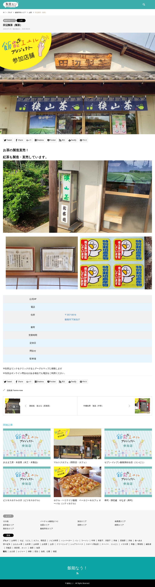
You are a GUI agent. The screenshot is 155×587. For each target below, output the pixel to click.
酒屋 (31, 547)
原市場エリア (8, 525)
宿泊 (36, 551)
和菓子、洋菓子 (104, 540)
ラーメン (85, 540)
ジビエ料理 (53, 540)
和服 (133, 544)
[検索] (143, 4)
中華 (93, 540)
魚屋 (38, 547)
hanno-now (18, 390)
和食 (115, 540)
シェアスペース (76, 544)
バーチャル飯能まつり (49, 521)
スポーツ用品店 (92, 544)
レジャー (21, 551)
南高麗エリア (120, 521)
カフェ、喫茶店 (39, 540)
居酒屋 (122, 540)
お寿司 (14, 540)
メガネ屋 (124, 544)
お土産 (12, 551)
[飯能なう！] (11, 4)
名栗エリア (44, 525)
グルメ (5, 540)
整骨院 (140, 544)
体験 (30, 551)
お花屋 (44, 544)
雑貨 (55, 551)
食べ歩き (138, 540)
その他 (5, 521)
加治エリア (82, 521)
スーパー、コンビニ (110, 544)
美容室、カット (20, 547)
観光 (5, 551)
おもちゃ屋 (17, 544)
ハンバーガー (66, 540)
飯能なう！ (77, 568)
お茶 (21, 20)
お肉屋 (36, 544)
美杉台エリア (8, 528)
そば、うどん (25, 540)
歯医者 (148, 544)
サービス (6, 544)
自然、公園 (45, 551)
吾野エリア (82, 525)
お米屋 (28, 544)
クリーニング (62, 544)
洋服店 (8, 547)
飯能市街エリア (9, 20)
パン (76, 540)
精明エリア (119, 525)
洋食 (130, 540)
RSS (77, 573)
